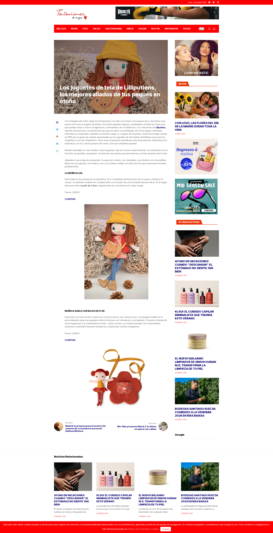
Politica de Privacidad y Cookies (143, 529)
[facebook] (209, 2)
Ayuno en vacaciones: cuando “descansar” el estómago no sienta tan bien (194, 266)
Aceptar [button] (165, 529)
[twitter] (214, 2)
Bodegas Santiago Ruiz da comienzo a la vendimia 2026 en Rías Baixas (195, 412)
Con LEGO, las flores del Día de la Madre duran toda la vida (197, 126)
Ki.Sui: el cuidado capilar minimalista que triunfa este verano (194, 315)
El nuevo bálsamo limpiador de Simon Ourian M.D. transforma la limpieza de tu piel (195, 363)
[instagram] (218, 2)
